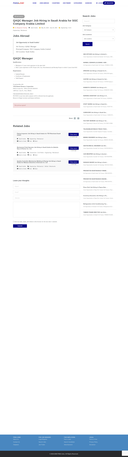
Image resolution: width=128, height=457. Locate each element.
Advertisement (68, 444)
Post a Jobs (67, 439)
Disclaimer (92, 444)
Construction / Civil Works (37, 152)
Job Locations (87, 34)
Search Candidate (69, 442)
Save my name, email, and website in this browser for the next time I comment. (36, 221)
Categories (78, 3)
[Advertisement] (96, 249)
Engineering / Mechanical (20, 30)
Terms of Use (93, 439)
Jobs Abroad (44, 3)
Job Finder (67, 3)
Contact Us (16, 442)
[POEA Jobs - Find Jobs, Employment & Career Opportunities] (18, 3)
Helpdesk (16, 444)
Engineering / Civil (66, 27)
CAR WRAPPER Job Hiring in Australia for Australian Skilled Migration (105, 154)
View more (73, 134)
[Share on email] (78, 118)
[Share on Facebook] (74, 118)
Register (109, 3)
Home (34, 3)
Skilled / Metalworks (50, 166)
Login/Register (43, 439)
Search (88, 44)
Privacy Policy (93, 442)
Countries (56, 3)
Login (100, 3)
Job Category (87, 25)
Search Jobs (42, 442)
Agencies (88, 3)
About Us (16, 439)
